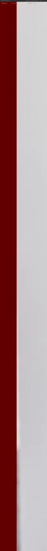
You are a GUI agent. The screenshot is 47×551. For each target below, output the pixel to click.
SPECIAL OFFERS (29, 3)
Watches (21, 3)
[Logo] (4, 3)
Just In (12, 3)
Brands (15, 3)
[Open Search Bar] (40, 3)
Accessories (25, 3)
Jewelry (17, 3)
